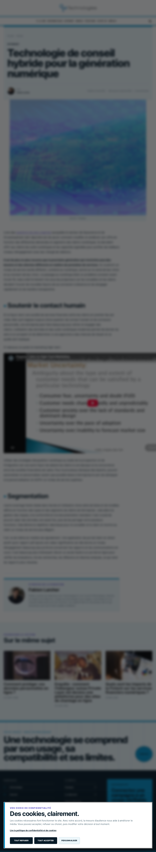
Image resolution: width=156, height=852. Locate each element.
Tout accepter (46, 840)
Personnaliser (69, 840)
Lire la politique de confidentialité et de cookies (33, 830)
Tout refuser (21, 840)
